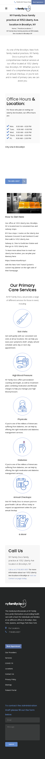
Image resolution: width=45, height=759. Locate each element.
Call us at (12, 569)
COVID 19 (9, 663)
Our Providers (10, 652)
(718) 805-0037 (22, 569)
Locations (9, 668)
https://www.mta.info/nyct (15, 260)
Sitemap (8, 685)
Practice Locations (24, 28)
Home (14, 28)
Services (8, 658)
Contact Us (9, 674)
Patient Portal (27, 2)
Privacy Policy (10, 679)
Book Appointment (38, 2)
